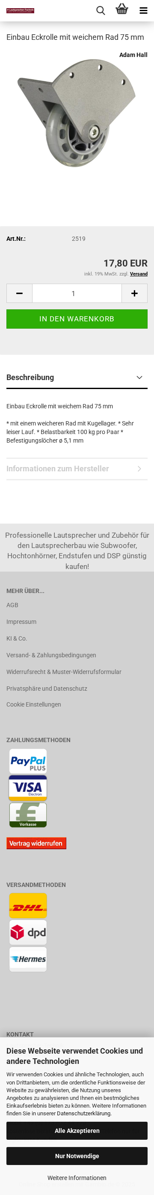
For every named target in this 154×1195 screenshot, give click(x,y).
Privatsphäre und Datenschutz (46, 688)
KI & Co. (16, 638)
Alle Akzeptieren (77, 1130)
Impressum (21, 621)
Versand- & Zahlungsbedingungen (51, 655)
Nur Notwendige (77, 1156)
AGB (12, 605)
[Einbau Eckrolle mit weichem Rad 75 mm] (77, 114)
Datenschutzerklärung (83, 1113)
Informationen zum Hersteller (57, 468)
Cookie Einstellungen (33, 704)
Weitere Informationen (77, 1177)
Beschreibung (30, 377)
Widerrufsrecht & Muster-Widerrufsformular (63, 671)
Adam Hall (133, 54)
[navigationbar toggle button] (143, 10)
